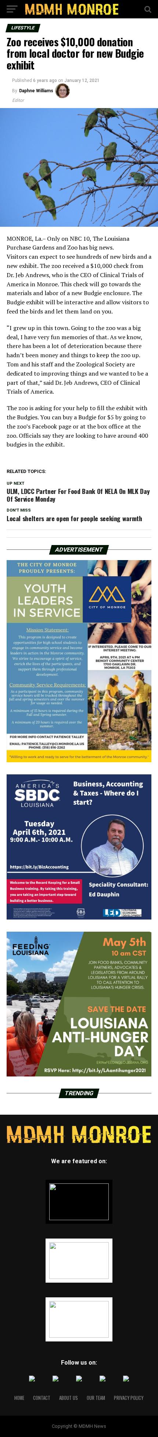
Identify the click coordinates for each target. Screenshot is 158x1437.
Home (19, 1397)
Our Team (96, 1397)
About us (68, 1397)
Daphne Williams (36, 90)
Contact (41, 1397)
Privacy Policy (128, 1397)
